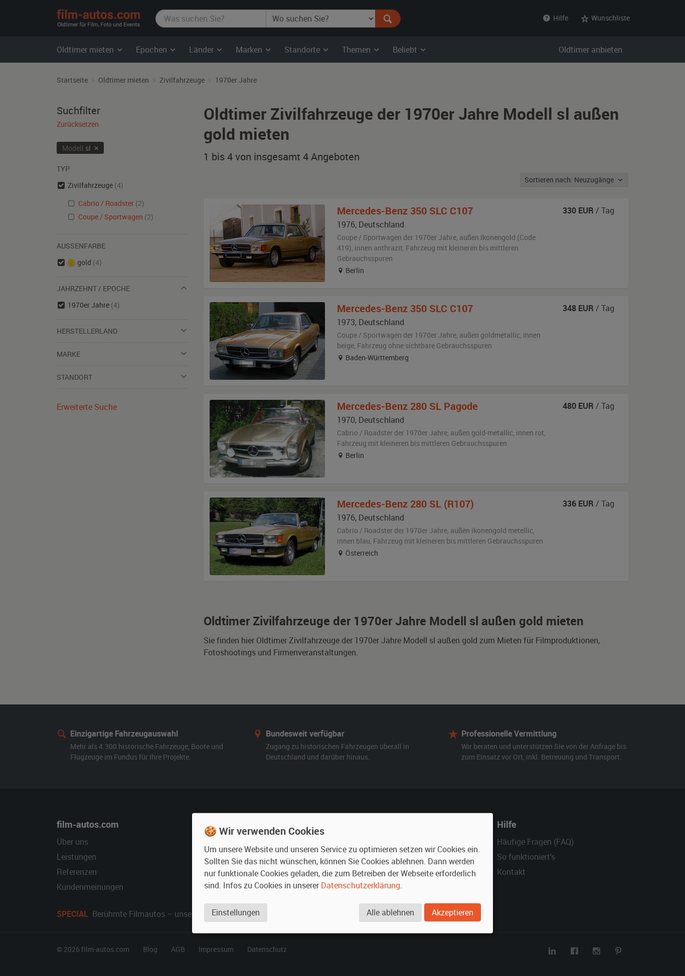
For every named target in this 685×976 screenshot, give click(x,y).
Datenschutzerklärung (360, 885)
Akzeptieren (452, 912)
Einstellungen (236, 912)
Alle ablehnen (390, 912)
